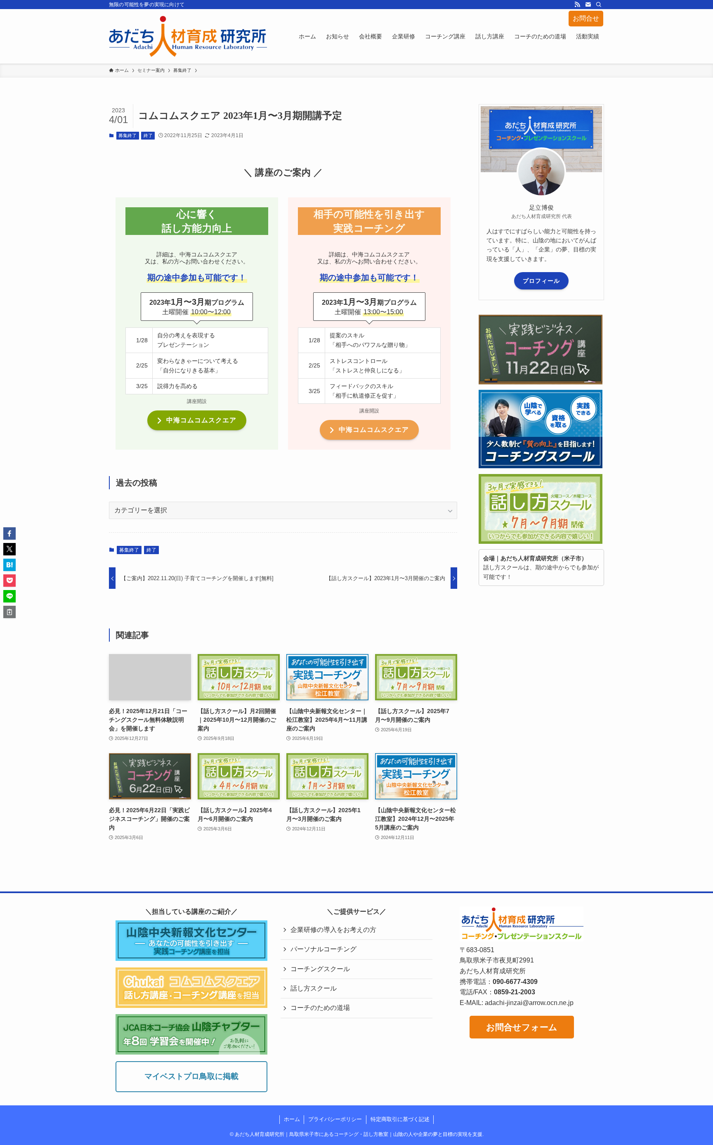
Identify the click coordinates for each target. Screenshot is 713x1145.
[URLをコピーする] (9, 612)
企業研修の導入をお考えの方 (333, 929)
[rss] (577, 4)
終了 (148, 135)
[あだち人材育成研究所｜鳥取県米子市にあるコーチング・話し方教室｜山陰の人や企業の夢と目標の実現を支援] (188, 36)
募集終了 (127, 135)
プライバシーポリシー (335, 1119)
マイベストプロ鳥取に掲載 (191, 1076)
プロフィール (541, 280)
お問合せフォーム (521, 1027)
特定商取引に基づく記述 (400, 1119)
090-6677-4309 (515, 981)
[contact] (588, 4)
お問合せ (586, 18)
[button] (9, 533)
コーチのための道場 (320, 1007)
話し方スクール (313, 988)
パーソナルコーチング (323, 949)
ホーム (292, 1119)
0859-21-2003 (514, 992)
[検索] (598, 4)
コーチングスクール (320, 968)
